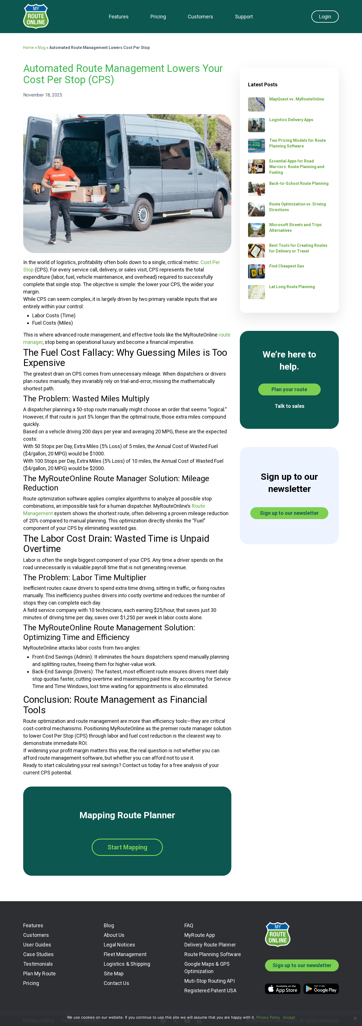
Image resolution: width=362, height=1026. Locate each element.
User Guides (37, 945)
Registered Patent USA (210, 990)
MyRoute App (199, 935)
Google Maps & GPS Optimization (207, 967)
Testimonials (38, 964)
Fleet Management (125, 954)
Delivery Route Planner (210, 945)
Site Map (114, 973)
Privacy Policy (268, 1017)
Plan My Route (39, 973)
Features (119, 17)
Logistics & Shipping (127, 964)
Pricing (158, 17)
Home (28, 47)
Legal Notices (119, 945)
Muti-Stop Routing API (209, 981)
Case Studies (38, 954)
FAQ (188, 925)
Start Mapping (127, 847)
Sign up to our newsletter (289, 513)
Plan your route (289, 389)
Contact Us (116, 983)
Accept (289, 1017)
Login (325, 17)
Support (244, 17)
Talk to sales (289, 406)
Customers (200, 17)
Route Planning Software (212, 954)
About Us (114, 935)
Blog (42, 47)
